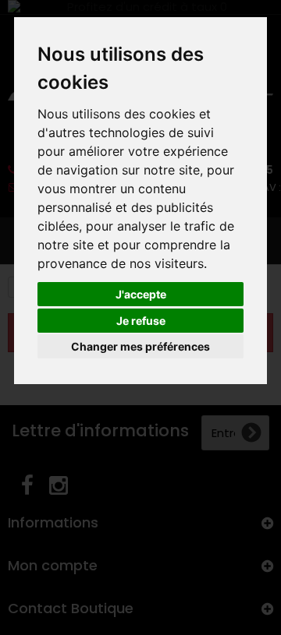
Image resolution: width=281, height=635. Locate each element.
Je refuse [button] (140, 320)
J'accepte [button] (141, 294)
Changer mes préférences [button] (140, 346)
